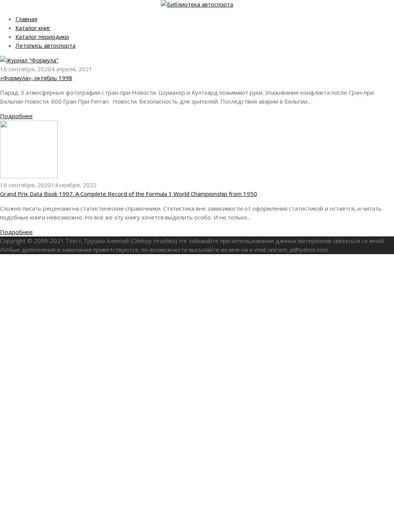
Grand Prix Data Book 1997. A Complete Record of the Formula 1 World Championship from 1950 (128, 194)
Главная (26, 19)
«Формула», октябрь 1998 (36, 78)
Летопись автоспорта (45, 45)
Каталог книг (32, 28)
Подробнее (16, 116)
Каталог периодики (42, 36)
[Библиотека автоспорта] (197, 4)
